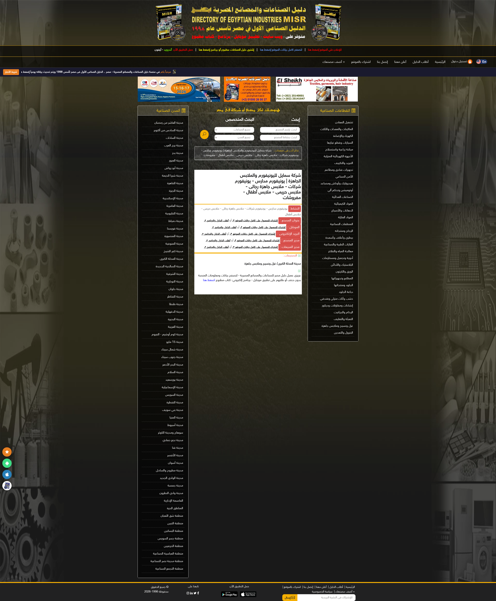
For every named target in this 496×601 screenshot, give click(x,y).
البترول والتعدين (343, 333)
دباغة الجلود (346, 292)
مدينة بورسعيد (174, 380)
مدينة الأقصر (175, 455)
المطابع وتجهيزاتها (342, 278)
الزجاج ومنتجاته (344, 231)
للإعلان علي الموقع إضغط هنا (324, 50)
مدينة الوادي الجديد (171, 478)
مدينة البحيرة (175, 319)
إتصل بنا (382, 62)
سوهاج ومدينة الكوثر (170, 433)
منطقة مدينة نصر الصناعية (167, 561)
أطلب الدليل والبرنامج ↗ (216, 220)
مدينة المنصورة (173, 236)
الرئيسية (440, 62)
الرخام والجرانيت (343, 312)
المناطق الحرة (175, 508)
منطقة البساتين (173, 531)
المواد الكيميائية (343, 204)
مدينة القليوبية (174, 214)
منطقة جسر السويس (170, 539)
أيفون (158, 50)
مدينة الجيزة (176, 191)
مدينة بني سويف (172, 410)
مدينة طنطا (176, 304)
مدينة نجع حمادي (173, 440)
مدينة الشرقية (174, 274)
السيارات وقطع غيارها (340, 143)
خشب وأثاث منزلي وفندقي (336, 299)
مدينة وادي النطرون (171, 493)
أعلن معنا (400, 62)
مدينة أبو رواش (173, 168)
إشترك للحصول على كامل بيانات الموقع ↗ (255, 220)
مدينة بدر (177, 153)
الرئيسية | (349, 587)
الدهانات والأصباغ (342, 211)
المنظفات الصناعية (341, 224)
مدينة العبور (176, 161)
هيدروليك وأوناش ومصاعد (336, 183)
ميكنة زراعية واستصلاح (339, 150)
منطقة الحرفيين (173, 546)
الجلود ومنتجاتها (343, 285)
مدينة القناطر (175, 297)
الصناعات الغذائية (342, 197)
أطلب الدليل (421, 62)
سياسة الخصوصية (322, 591)
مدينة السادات (174, 138)
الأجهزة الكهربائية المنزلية (338, 156)
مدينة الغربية (175, 327)
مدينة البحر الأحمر (172, 365)
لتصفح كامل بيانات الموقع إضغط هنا (280, 50)
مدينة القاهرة (175, 183)
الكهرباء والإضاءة (343, 136)
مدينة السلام (175, 372)
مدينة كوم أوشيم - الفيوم (167, 334)
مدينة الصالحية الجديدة (169, 266)
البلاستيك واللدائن (342, 265)
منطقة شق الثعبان (172, 516)
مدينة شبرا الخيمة (172, 176)
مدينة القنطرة (175, 402)
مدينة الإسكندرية (173, 198)
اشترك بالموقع (361, 62)
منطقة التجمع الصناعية (169, 569)
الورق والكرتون (344, 272)
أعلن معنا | (320, 587)
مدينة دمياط (175, 221)
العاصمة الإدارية (173, 501)
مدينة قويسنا (175, 229)
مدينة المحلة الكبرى (171, 259)
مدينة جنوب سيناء (172, 357)
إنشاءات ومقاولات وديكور (337, 306)
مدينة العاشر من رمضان (168, 123)
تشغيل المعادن (344, 122)
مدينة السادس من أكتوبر (168, 130)
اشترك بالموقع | (291, 587)
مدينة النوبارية (174, 282)
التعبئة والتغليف (343, 319)
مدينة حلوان (176, 289)
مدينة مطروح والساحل (169, 471)
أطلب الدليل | (335, 587)
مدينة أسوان (175, 463)
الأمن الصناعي (344, 177)
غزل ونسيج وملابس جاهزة (337, 326)
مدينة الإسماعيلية (172, 387)
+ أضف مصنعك (334, 62)
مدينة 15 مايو (174, 342)
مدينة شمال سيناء (172, 350)
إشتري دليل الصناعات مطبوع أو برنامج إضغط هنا (226, 50)
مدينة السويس (174, 395)
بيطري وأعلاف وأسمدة (339, 238)
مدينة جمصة (175, 486)
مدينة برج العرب (173, 145)
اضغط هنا (209, 280)
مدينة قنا (177, 448)
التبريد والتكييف (343, 163)
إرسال (288, 597)
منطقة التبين (175, 523)
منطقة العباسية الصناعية (168, 554)
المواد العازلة (345, 217)
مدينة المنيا (176, 418)
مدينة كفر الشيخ (173, 251)
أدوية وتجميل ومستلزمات (337, 258)
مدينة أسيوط (175, 425)
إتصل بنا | (307, 587)
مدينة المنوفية (174, 244)
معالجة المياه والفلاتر (340, 251)
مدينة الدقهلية (174, 312)
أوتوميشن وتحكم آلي (340, 190)
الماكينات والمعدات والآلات (336, 129)
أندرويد (168, 50)
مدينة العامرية (174, 206)
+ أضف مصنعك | (344, 591)
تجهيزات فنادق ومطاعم (339, 170)
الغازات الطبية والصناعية (338, 245)
